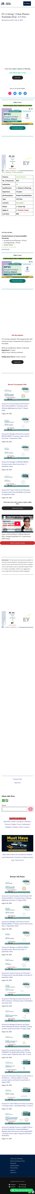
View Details (5, 249)
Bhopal (15, 827)
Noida (13, 821)
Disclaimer (13, 1163)
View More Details (17, 128)
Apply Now (17, 362)
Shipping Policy (14, 1165)
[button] (33, 3)
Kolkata (13, 824)
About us (12, 1170)
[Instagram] (9, 93)
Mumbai (27, 821)
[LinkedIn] (25, 93)
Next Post (17, 782)
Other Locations (24, 827)
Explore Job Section (17, 508)
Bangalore (8, 827)
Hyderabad (25, 824)
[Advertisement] (17, 41)
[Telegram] (20, 93)
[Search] (30, 809)
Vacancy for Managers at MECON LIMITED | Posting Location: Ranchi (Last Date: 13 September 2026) (15, 464)
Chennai (7, 824)
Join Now (17, 77)
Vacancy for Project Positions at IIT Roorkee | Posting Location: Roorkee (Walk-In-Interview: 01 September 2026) (16, 492)
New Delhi (7, 821)
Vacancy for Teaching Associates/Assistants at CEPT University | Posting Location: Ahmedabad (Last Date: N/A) (17, 1001)
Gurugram (20, 821)
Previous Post (17, 779)
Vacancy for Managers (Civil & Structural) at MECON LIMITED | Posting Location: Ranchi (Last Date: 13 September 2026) (15, 436)
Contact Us (13, 1172)
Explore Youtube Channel (17, 543)
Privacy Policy (14, 1168)
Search (4, 805)
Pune (19, 824)
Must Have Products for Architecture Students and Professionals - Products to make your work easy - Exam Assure (17, 857)
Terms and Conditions (16, 1158)
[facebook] (14, 93)
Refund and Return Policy (17, 1161)
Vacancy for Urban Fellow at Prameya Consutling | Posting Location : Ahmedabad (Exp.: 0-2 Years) (17, 1105)
